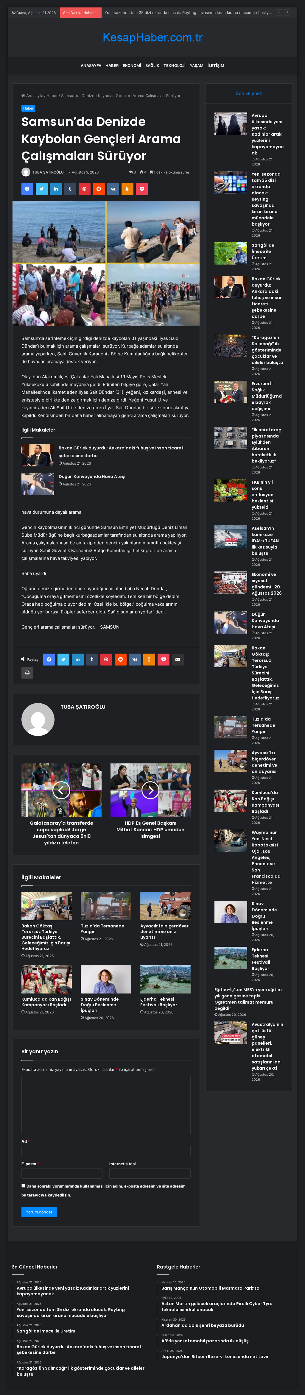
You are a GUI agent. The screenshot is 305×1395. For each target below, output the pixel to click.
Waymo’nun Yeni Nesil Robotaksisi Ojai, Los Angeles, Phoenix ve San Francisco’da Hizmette (266, 857)
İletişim (216, 65)
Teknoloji (175, 65)
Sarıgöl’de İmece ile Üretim (263, 251)
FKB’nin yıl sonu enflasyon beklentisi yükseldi (262, 494)
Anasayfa (91, 65)
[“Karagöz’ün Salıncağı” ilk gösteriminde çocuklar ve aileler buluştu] (230, 346)
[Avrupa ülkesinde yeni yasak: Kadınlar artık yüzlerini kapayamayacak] (230, 124)
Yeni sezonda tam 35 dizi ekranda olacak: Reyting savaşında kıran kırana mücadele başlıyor (189, 12)
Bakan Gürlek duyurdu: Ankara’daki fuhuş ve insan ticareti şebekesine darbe (267, 297)
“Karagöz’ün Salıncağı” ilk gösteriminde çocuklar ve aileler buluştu (267, 350)
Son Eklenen (249, 93)
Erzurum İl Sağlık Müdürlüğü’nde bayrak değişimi (267, 396)
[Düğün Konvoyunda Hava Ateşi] (37, 484)
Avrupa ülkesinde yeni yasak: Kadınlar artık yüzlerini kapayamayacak (268, 134)
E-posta (30, 1163)
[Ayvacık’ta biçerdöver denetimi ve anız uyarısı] (165, 906)
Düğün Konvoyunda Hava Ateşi (92, 476)
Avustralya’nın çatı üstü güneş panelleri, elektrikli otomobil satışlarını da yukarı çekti (267, 1046)
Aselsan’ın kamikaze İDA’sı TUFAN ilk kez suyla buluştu (265, 540)
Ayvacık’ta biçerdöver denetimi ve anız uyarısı (164, 931)
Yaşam (196, 65)
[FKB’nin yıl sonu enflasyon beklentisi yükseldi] (230, 490)
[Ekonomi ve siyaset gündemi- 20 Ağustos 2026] (230, 582)
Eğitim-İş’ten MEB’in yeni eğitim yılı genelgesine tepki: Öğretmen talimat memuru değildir (248, 999)
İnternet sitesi (122, 1163)
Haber (112, 65)
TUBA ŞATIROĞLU (48, 172)
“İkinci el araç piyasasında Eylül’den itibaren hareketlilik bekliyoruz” (266, 445)
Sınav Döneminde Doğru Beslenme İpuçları (100, 1004)
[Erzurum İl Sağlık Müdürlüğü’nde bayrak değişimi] (230, 392)
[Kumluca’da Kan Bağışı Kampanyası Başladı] (46, 979)
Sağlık (152, 65)
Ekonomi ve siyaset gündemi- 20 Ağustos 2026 (267, 583)
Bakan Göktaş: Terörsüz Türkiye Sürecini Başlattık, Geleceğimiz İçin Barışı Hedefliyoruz (45, 937)
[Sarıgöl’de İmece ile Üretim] (230, 253)
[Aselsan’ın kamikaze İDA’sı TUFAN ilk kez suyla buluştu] (230, 536)
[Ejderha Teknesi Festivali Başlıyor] (165, 979)
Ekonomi (132, 65)
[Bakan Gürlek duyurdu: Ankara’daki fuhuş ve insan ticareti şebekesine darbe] (37, 455)
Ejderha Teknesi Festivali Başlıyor (158, 1002)
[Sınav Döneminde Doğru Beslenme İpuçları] (106, 979)
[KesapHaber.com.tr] (152, 37)
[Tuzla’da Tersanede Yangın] (106, 906)
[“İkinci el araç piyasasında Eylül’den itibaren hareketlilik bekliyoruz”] (230, 438)
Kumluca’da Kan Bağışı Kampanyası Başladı (46, 1002)
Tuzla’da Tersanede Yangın (102, 929)
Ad (25, 1141)
